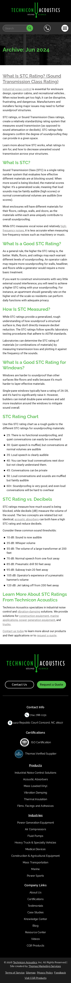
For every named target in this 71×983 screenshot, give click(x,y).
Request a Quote (51, 684)
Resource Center (35, 932)
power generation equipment (37, 620)
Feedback (60, 972)
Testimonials (35, 905)
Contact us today (13, 631)
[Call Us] (47, 28)
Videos (35, 939)
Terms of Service (15, 972)
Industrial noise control (17, 89)
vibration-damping (29, 611)
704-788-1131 (38, 715)
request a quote (46, 635)
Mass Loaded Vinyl (35, 786)
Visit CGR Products (35, 978)
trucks (7, 624)
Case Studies (35, 912)
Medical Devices (35, 849)
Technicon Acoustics (25, 962)
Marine (35, 869)
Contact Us (19, 684)
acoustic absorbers (27, 519)
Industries (35, 815)
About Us (35, 892)
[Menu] (65, 28)
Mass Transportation (35, 862)
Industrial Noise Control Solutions (35, 772)
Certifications (35, 899)
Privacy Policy (45, 972)
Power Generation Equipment (35, 822)
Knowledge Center (35, 919)
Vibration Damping (35, 792)
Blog (35, 925)
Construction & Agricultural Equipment (35, 855)
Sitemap (31, 972)
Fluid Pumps (35, 835)
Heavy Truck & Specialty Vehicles (35, 842)
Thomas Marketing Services (45, 966)
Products (35, 765)
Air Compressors (35, 829)
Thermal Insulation (35, 799)
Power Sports (35, 875)
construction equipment (34, 616)
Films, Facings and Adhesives (35, 805)
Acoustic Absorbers (35, 779)
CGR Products (35, 945)
